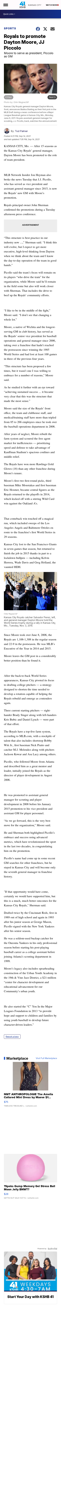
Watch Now (51, 5)
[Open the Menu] (5, 5)
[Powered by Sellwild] (52, 1249)
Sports (10, 28)
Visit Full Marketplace (46, 1058)
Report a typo (12, 1036)
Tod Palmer (21, 131)
